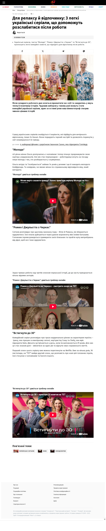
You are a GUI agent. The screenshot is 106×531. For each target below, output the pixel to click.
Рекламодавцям (58, 485)
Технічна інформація (60, 494)
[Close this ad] (104, 519)
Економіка (32, 7)
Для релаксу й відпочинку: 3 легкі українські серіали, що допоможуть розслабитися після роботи (56, 10)
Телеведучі (16, 497)
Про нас (15, 485)
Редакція (16, 488)
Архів (55, 501)
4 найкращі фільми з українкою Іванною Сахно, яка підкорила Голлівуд (53, 144)
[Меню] (4, 3)
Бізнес (43, 7)
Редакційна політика (19, 491)
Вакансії (15, 501)
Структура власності (19, 504)
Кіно (13, 10)
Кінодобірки (21, 10)
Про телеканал (17, 494)
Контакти (56, 497)
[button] (22, 51)
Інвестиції (65, 7)
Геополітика (18, 7)
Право (91, 7)
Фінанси (54, 7)
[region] (53, 526)
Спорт (101, 7)
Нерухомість (79, 7)
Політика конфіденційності (62, 491)
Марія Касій (21, 32)
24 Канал (5, 7)
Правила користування (60, 488)
